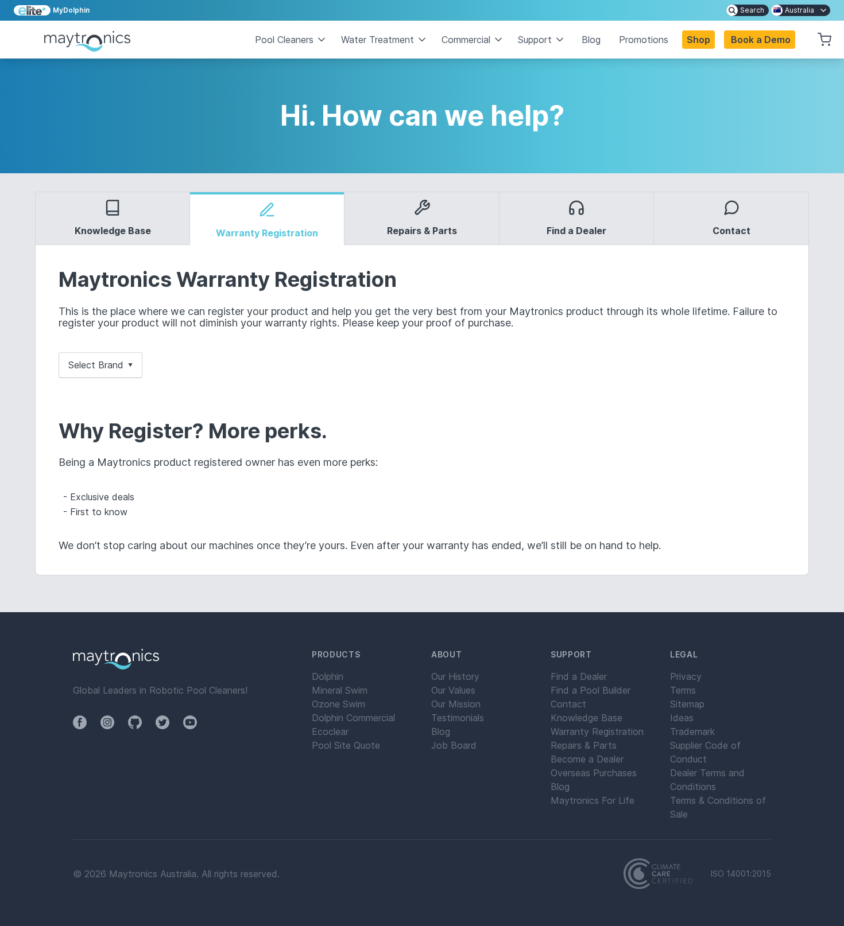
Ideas (682, 717)
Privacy (686, 676)
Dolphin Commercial (353, 717)
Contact (568, 704)
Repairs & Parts (584, 745)
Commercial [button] (466, 39)
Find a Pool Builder (590, 690)
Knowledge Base (586, 717)
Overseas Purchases (594, 773)
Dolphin (327, 676)
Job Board (454, 745)
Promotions (643, 39)
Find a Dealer (579, 676)
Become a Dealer (587, 759)
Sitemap (687, 704)
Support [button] (535, 39)
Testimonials (457, 717)
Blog (591, 39)
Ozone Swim (338, 704)
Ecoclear (330, 731)
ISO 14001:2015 (741, 873)
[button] (759, 39)
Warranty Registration (597, 731)
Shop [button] (698, 39)
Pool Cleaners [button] (284, 39)
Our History (455, 676)
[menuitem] (747, 10)
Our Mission (456, 704)
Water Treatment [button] (377, 39)
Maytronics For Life (592, 800)
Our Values (453, 690)
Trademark (692, 731)
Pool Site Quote (346, 745)
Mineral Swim (339, 690)
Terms (683, 690)
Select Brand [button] (100, 365)
